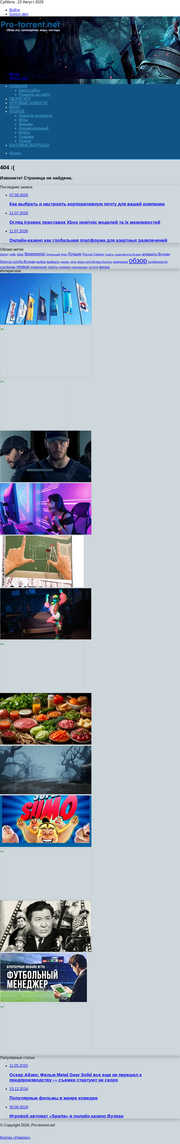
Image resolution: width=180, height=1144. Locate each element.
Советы (109, 254)
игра (73, 262)
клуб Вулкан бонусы (99, 262)
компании (120, 262)
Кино (14, 107)
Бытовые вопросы (29, 145)
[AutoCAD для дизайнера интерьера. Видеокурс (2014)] (42, 586)
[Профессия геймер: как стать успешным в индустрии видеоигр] (45, 533)
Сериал (99, 254)
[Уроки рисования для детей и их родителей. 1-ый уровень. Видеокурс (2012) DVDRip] (45, 1053)
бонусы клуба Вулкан (17, 262)
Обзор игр (20, 99)
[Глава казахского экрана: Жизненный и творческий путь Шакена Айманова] (45, 951)
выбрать (53, 262)
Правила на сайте (34, 95)
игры (81, 262)
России (87, 254)
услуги (93, 267)
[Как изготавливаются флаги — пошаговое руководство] (45, 323)
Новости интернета (35, 116)
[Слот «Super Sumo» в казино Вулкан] (45, 846)
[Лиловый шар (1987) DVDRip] (33, 428)
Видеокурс (35, 254)
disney (4, 254)
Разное (17, 111)
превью (23, 267)
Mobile (24, 132)
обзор (138, 260)
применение (38, 267)
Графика (26, 137)
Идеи (64, 254)
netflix (12, 254)
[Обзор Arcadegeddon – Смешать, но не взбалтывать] (45, 638)
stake (20, 254)
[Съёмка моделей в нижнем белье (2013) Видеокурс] (45, 743)
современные (79, 267)
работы (53, 267)
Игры (23, 120)
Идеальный (53, 254)
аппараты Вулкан (156, 254)
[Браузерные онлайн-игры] (43, 1001)
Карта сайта (29, 90)
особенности (158, 262)
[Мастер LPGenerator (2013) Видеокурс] (45, 376)
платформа (7, 267)
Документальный (34, 128)
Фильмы (26, 124)
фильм (104, 267)
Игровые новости (28, 103)
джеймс (65, 262)
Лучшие (75, 254)
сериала (64, 267)
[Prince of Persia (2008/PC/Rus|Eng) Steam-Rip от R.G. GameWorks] (42, 691)
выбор (41, 262)
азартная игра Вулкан (128, 254)
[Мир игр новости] (31, 66)
